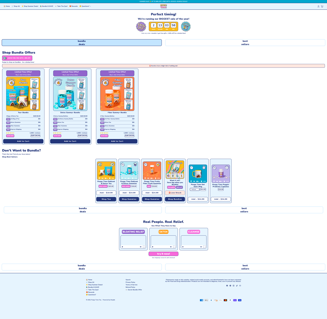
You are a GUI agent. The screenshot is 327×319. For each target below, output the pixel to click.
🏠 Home (7, 6)
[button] (82, 42)
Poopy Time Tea (96, 300)
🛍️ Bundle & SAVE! (46, 6)
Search (128, 280)
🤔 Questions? (91, 295)
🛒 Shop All (16, 6)
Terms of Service (131, 285)
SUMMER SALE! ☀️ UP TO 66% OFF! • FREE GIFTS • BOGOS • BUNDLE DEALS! (163, 1)
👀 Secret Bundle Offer (134, 290)
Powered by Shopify (109, 300)
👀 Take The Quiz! (61, 6)
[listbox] (195, 189)
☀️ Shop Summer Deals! (30, 6)
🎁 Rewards (73, 6)
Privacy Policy (130, 282)
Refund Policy (130, 287)
